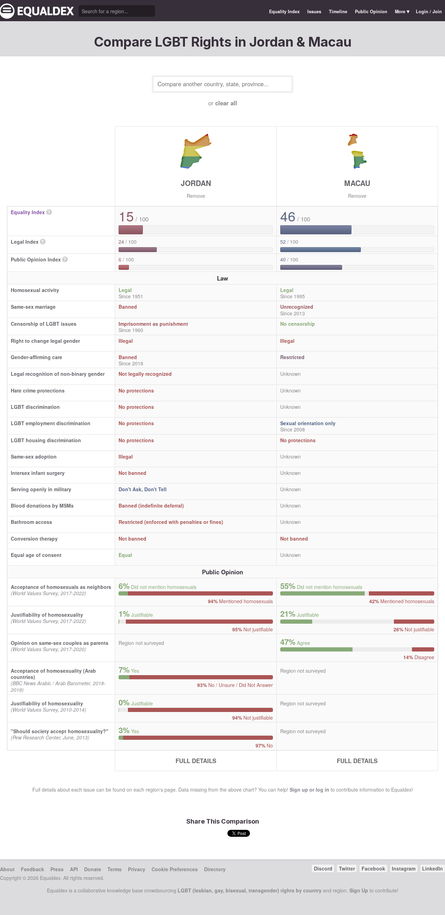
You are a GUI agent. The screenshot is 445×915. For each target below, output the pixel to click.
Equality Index (284, 11)
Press (57, 869)
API (74, 869)
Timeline (338, 11)
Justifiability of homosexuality (47, 614)
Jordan (196, 183)
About (7, 869)
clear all (226, 103)
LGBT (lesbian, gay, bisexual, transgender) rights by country (250, 890)
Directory (215, 869)
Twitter (347, 868)
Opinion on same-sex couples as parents (59, 642)
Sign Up (358, 890)
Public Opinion (371, 11)
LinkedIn (432, 868)
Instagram (403, 868)
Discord (323, 868)
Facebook (373, 868)
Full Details (196, 760)
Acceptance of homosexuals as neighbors (61, 586)
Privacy (136, 869)
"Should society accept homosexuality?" (59, 731)
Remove (196, 195)
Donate (92, 869)
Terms (114, 869)
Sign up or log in (309, 789)
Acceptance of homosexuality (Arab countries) (53, 673)
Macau (357, 183)
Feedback (32, 869)
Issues (314, 11)
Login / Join (429, 11)
